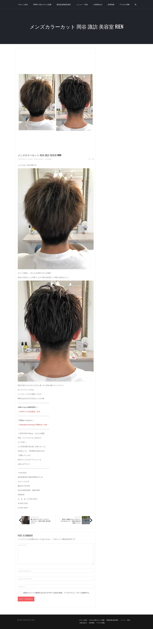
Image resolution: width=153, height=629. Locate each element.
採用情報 (111, 4)
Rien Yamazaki (39, 159)
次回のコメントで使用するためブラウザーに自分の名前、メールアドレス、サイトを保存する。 (56, 593)
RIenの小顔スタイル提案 (42, 4)
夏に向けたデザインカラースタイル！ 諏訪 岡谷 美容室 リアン (41, 521)
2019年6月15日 (22, 159)
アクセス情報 (125, 4)
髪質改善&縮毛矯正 (64, 4)
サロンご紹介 (83, 620)
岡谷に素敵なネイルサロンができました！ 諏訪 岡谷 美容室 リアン (71, 521)
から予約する (37, 425)
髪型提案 (48, 159)
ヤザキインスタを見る (27, 411)
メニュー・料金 (82, 4)
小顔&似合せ (98, 4)
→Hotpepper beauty (25, 425)
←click (37, 411)
